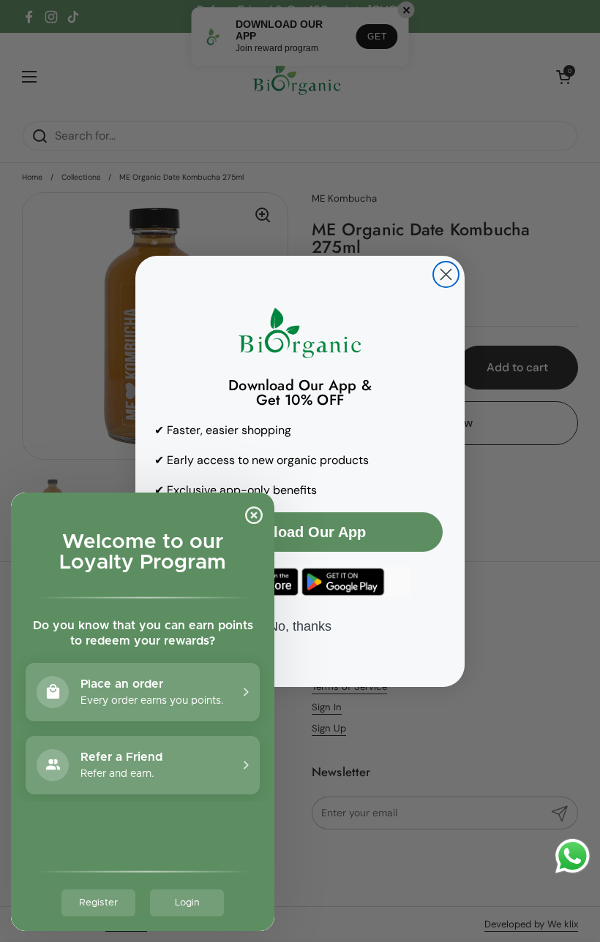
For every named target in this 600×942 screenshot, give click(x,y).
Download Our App (300, 532)
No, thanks (300, 626)
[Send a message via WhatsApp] (572, 856)
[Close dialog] (446, 274)
